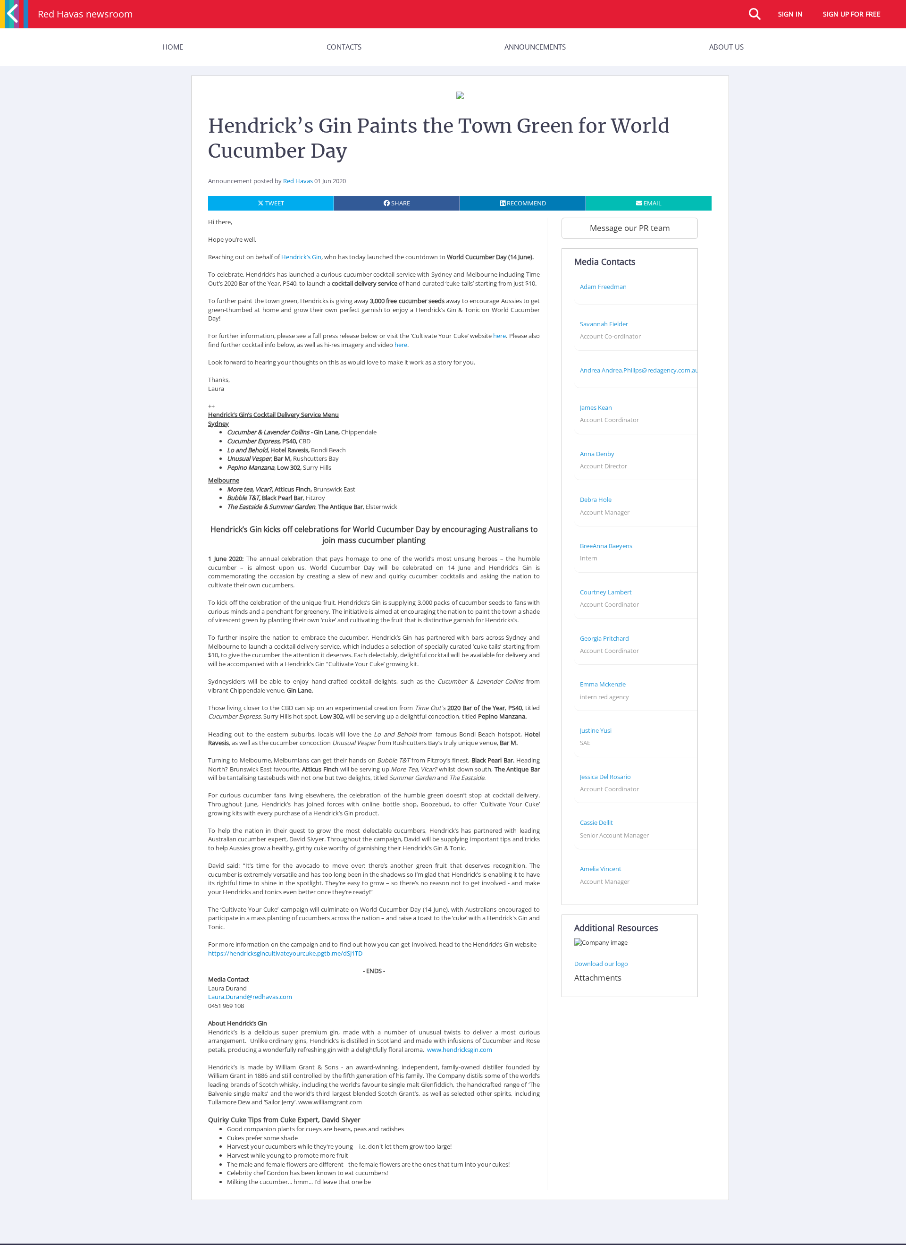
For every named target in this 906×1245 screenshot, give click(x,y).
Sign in (790, 13)
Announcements (535, 46)
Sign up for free (852, 13)
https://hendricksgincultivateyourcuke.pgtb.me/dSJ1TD (285, 953)
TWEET (274, 203)
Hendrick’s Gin (301, 257)
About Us (726, 46)
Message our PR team (630, 227)
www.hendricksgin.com (459, 1049)
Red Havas (298, 181)
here (499, 335)
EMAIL (652, 203)
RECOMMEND (525, 203)
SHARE (400, 203)
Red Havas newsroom (85, 14)
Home (172, 46)
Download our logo (601, 963)
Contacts (344, 46)
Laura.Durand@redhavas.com (250, 996)
